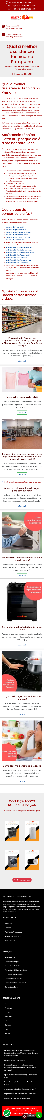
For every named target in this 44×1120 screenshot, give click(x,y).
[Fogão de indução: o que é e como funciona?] (22, 671)
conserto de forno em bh (15, 240)
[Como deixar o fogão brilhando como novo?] (22, 602)
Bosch (7, 1004)
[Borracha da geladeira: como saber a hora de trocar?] (22, 532)
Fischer (7, 1033)
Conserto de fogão (12, 962)
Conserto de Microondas (14, 974)
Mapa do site (10, 940)
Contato (8, 928)
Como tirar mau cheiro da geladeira (17, 1098)
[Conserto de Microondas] (32, 860)
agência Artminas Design (27, 1108)
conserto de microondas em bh (17, 235)
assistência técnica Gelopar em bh (18, 260)
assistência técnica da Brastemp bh (19, 247)
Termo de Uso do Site (13, 936)
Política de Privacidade (13, 932)
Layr (6, 1029)
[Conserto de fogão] (11, 831)
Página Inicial (10, 957)
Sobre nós (8, 923)
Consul (7, 1012)
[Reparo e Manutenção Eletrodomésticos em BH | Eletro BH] (22, 17)
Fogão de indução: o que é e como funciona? (20, 1094)
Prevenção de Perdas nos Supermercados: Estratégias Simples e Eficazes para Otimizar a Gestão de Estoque (21, 1053)
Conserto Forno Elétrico (13, 978)
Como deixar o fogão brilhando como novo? (20, 1089)
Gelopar (8, 1025)
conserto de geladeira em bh (16, 229)
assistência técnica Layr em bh (17, 263)
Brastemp (8, 1008)
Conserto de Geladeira (13, 966)
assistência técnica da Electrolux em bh (20, 252)
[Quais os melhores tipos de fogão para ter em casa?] (22, 482)
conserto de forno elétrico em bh (18, 237)
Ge (6, 1021)
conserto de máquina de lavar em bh (19, 232)
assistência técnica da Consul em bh (19, 250)
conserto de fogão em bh (15, 227)
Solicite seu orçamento (22, 880)
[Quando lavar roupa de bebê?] (22, 379)
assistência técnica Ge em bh (16, 257)
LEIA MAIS (22, 361)
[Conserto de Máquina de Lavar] (11, 860)
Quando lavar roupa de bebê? (15, 1060)
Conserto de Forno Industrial (15, 983)
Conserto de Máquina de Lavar (16, 970)
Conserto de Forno (11, 987)
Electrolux (8, 1016)
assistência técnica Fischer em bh (18, 255)
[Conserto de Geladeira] (32, 831)
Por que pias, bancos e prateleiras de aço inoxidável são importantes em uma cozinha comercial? (20, 1067)
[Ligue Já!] (39, 1115)
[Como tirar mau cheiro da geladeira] (22, 740)
